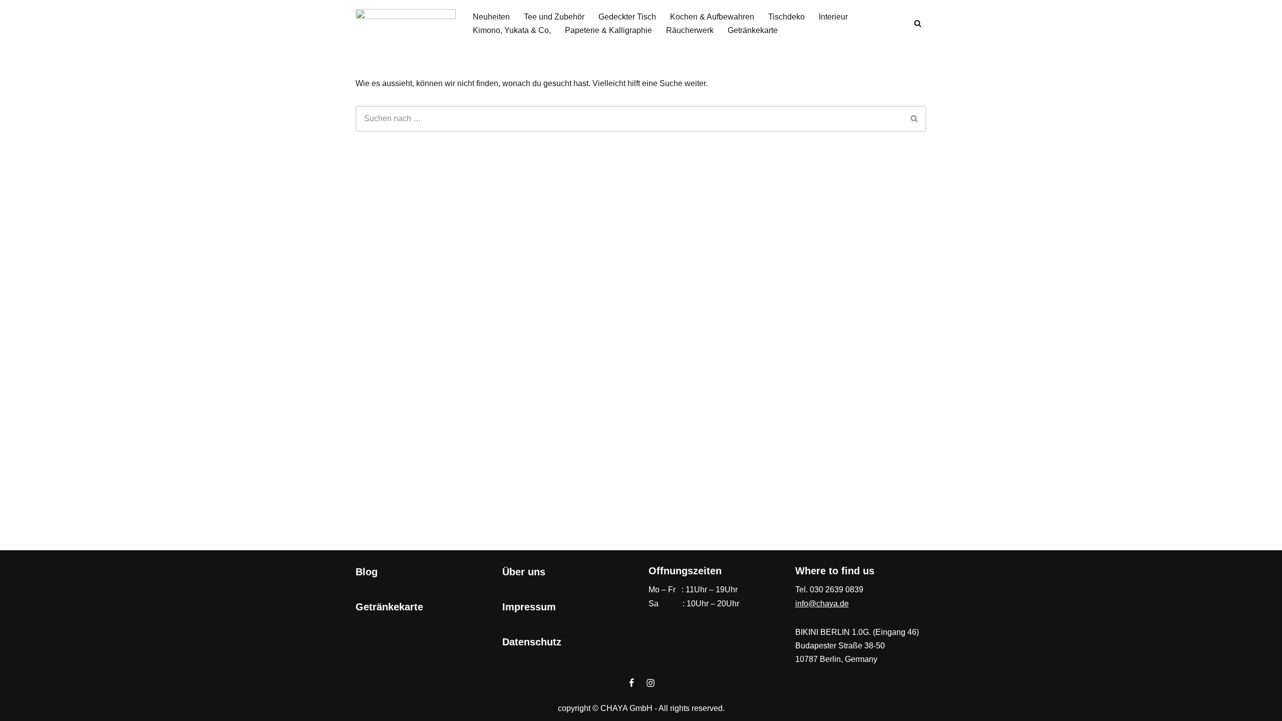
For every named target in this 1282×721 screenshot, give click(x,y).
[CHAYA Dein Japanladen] (406, 23)
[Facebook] (631, 683)
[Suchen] (917, 23)
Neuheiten (491, 17)
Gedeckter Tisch (627, 17)
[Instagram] (651, 683)
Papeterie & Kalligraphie (608, 30)
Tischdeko (786, 17)
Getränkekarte (753, 30)
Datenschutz (531, 641)
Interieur (833, 17)
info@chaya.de (822, 603)
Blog (367, 571)
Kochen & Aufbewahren (712, 17)
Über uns (523, 571)
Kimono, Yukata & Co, (512, 30)
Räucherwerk (690, 30)
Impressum (529, 606)
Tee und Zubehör (554, 17)
